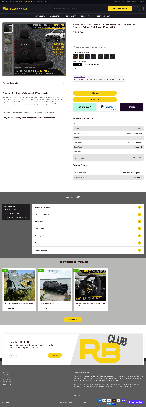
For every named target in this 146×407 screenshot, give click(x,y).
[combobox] (78, 8)
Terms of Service (7, 379)
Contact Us (6, 377)
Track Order (117, 1)
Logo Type (79, 61)
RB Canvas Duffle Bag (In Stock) (50, 303)
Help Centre (18, 213)
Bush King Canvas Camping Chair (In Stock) (18, 303)
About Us (5, 372)
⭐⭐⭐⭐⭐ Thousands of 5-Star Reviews (37, 2)
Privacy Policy (7, 384)
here (25, 217)
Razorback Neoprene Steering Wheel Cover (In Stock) (90, 304)
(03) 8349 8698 (126, 1)
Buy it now (95, 99)
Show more (73, 320)
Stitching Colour (81, 52)
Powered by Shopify (81, 402)
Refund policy (6, 381)
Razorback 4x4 (68, 402)
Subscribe (55, 355)
